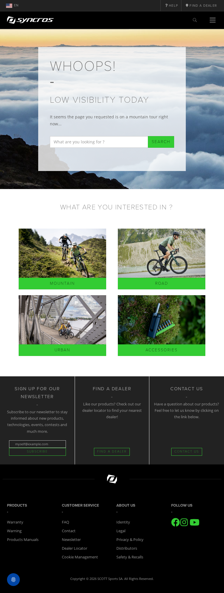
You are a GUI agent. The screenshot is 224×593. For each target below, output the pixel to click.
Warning (14, 530)
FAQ (65, 522)
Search (161, 141)
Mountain (62, 283)
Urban (62, 350)
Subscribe (37, 451)
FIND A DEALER (112, 451)
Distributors (126, 548)
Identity (123, 522)
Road (161, 283)
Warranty (15, 522)
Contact (69, 530)
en (16, 5)
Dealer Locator (74, 548)
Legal (120, 530)
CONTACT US (186, 451)
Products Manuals (22, 539)
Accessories (162, 350)
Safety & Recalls (129, 557)
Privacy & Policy (130, 539)
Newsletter (71, 539)
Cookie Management (80, 557)
